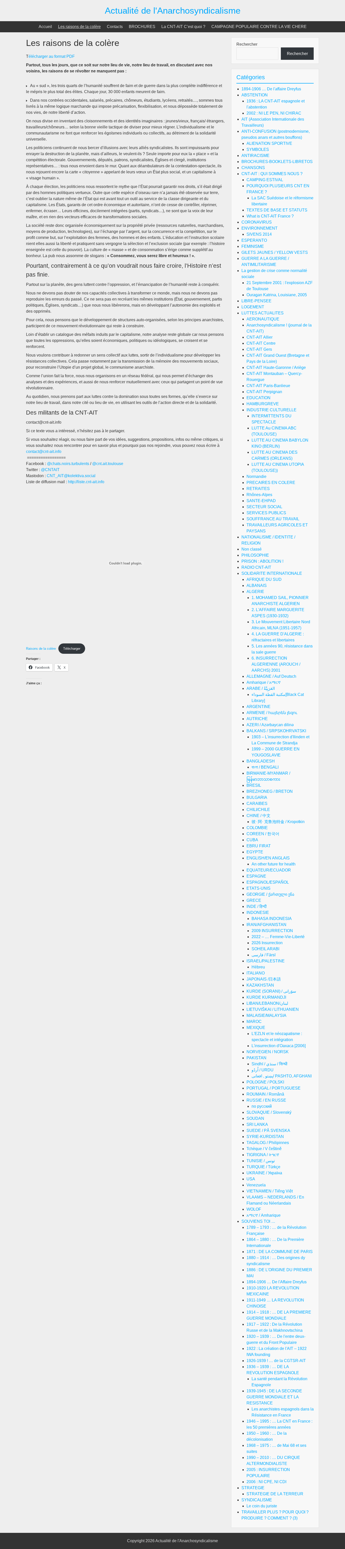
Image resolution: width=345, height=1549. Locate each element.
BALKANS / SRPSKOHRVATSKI (276, 731)
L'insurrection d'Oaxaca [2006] (279, 1046)
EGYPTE (255, 852)
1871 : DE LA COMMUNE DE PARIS (280, 1251)
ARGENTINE (258, 706)
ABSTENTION (254, 95)
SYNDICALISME (256, 1500)
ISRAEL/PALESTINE (266, 961)
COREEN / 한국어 (263, 834)
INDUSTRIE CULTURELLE (272, 410)
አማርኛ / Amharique (264, 1215)
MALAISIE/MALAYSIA (266, 1015)
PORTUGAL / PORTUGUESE (274, 1088)
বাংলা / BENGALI (265, 767)
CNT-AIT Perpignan (264, 392)
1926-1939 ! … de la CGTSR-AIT (276, 1360)
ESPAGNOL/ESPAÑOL (268, 882)
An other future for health (273, 864)
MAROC (254, 1021)
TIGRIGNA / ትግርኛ (263, 1155)
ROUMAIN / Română (265, 1094)
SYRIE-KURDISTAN (265, 1136)
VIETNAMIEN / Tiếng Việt (270, 1191)
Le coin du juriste (262, 1506)
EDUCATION (258, 398)
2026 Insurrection (267, 943)
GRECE (254, 900)
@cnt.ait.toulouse (107, 463)
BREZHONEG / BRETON (270, 791)
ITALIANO (256, 973)
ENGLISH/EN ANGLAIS (268, 858)
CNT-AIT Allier (260, 337)
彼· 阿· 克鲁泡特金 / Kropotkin (278, 822)
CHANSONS (253, 168)
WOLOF (254, 1209)
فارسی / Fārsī (264, 955)
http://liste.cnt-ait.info (86, 482)
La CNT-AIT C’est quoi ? (183, 26)
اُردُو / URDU (263, 1070)
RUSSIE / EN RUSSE (266, 1100)
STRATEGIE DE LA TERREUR (275, 1494)
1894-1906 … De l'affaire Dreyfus (271, 89)
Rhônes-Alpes (259, 495)
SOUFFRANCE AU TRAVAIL (273, 519)
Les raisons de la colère (79, 26)
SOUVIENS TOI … (258, 1221)
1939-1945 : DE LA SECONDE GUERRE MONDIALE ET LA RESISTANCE (274, 1397)
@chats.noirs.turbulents (68, 463)
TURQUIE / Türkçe (263, 1167)
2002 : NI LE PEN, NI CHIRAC (274, 113)
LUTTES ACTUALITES (262, 313)
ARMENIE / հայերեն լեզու (272, 713)
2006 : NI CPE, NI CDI (266, 1482)
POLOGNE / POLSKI (265, 1082)
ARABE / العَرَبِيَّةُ (261, 688)
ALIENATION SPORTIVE (269, 143)
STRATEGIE (252, 1488)
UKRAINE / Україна (264, 1173)
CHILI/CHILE (258, 809)
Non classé (251, 549)
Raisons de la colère (41, 648)
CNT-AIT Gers (259, 349)
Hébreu (258, 967)
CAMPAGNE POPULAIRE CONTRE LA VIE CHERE (259, 26)
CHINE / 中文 (258, 815)
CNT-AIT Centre (261, 343)
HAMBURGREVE (263, 404)
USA (251, 1179)
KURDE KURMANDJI (266, 997)
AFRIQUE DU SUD (264, 579)
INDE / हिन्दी (257, 906)
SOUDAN (255, 1118)
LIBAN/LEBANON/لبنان (267, 1003)
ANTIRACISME (255, 155)
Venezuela (256, 1185)
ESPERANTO (254, 240)
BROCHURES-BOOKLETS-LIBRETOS (277, 161)
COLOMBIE (257, 828)
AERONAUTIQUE (263, 319)
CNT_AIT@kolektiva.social (71, 476)
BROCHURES (142, 26)
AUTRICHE (257, 719)
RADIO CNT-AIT (256, 567)
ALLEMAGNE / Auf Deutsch (271, 676)
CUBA (252, 840)
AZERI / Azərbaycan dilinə (270, 725)
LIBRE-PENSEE (256, 301)
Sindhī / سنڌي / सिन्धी (269, 1064)
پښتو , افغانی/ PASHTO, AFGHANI (282, 1076)
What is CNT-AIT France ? (270, 216)
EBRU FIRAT (259, 846)
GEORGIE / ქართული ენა (270, 894)
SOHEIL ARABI (265, 949)
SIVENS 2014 (259, 234)
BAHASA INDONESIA (272, 918)
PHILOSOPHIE (255, 555)
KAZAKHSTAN (260, 985)
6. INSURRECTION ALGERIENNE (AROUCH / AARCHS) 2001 (276, 664)
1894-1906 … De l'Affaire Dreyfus (277, 1282)
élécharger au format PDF (52, 56)
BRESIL (254, 785)
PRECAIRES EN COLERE (271, 482)
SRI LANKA (257, 1124)
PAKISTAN (256, 1058)
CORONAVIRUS (256, 222)
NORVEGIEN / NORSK (268, 1052)
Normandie (256, 476)
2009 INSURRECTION (272, 931)
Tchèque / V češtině (264, 1149)
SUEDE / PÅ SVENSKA (268, 1130)
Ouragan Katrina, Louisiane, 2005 (277, 295)
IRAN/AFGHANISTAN (266, 924)
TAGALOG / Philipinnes (268, 1142)
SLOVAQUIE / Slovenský (269, 1112)
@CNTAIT (50, 470)
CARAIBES (257, 803)
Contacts (115, 26)
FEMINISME (252, 246)
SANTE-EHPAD (261, 501)
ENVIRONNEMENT (259, 228)
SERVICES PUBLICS (266, 513)
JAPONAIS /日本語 (264, 979)
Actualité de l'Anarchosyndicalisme (172, 10)
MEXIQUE (256, 1027)
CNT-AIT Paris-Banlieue (268, 386)
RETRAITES (258, 488)
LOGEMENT (252, 307)
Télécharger (71, 648)
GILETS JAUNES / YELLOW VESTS (274, 252)
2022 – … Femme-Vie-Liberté (278, 937)
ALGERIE (255, 591)
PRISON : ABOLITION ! (262, 561)
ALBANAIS (257, 585)
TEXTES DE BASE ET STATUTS (277, 210)
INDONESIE (258, 912)
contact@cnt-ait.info (43, 451)
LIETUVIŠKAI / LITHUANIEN (273, 1009)
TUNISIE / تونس (261, 1161)
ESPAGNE (256, 876)
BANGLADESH (261, 761)
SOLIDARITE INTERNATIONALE (271, 573)
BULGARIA (257, 797)
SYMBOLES (258, 149)
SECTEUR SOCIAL (264, 507)
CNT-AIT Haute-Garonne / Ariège (276, 367)
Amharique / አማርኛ (264, 682)
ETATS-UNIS (258, 888)
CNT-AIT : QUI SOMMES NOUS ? (272, 174)
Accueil (45, 26)
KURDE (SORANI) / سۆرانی (271, 991)
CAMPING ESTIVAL (265, 180)
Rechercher (246, 44)
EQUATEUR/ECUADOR (269, 870)
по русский (262, 1106)
